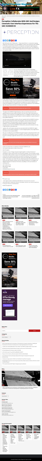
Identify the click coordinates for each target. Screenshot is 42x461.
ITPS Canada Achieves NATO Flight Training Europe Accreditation (14, 363)
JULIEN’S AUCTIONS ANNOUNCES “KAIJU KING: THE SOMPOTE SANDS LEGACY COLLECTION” (21, 223)
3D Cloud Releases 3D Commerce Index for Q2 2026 (8, 246)
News (3, 19)
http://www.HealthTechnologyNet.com (9, 412)
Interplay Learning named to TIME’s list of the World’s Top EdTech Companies (16, 358)
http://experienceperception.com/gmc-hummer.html (13, 148)
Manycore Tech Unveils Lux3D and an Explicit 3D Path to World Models (33, 246)
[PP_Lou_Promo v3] (21, 88)
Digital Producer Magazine (17, 4)
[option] (21, 381)
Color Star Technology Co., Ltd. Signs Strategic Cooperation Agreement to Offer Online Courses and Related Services (30, 196)
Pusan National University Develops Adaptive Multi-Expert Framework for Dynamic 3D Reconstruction (18, 356)
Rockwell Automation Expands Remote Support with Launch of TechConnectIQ (33, 223)
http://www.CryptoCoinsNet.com (7, 415)
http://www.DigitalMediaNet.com (7, 409)
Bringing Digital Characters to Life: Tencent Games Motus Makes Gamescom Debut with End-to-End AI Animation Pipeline (20, 361)
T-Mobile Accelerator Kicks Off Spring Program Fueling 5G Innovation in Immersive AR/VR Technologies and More (11, 196)
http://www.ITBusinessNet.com (7, 403)
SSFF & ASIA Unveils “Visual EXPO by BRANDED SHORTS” (21, 246)
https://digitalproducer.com (7, 406)
